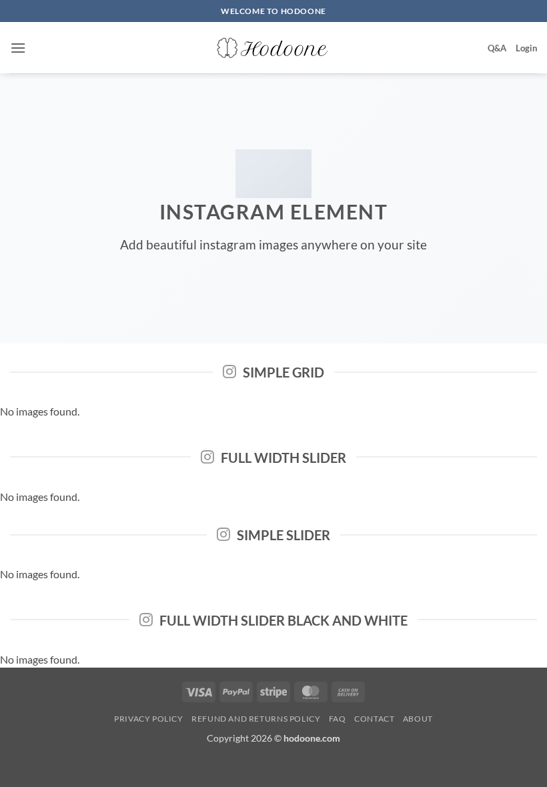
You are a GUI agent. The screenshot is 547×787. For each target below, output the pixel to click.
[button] (18, 47)
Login (526, 48)
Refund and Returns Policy (255, 719)
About (418, 719)
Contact (374, 719)
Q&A (497, 48)
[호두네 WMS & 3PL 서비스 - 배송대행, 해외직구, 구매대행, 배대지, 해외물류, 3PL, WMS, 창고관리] (273, 48)
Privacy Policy (148, 719)
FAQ (337, 719)
